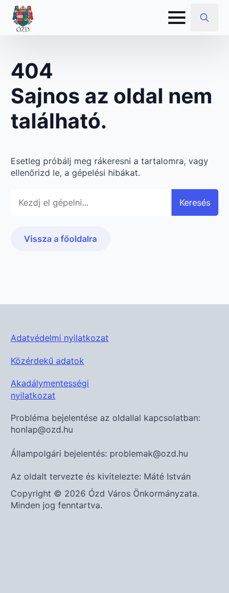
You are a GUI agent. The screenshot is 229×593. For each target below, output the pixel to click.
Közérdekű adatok (47, 360)
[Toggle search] (204, 17)
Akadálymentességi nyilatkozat (50, 389)
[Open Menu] (177, 18)
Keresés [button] (194, 202)
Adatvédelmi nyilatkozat (60, 337)
